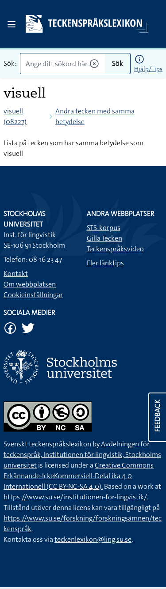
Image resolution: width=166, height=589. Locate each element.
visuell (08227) (15, 116)
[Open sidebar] (11, 24)
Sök (117, 63)
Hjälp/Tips (148, 69)
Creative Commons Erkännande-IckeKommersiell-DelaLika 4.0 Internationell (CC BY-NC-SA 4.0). (79, 476)
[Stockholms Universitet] (83, 367)
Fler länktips (105, 263)
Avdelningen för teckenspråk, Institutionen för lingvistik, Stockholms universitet (82, 454)
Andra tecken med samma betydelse (95, 116)
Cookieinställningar (33, 294)
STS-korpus (103, 227)
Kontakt (16, 273)
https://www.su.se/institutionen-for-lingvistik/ (75, 497)
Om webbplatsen (30, 284)
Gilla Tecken (104, 238)
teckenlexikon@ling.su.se (92, 539)
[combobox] (62, 63)
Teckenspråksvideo (115, 248)
